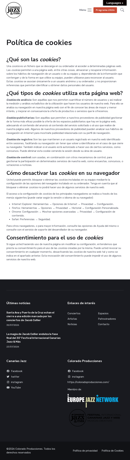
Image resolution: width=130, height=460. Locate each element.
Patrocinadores (107, 318)
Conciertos (74, 313)
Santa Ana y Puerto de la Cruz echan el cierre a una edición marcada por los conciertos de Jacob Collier (30, 316)
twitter (15, 376)
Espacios (103, 313)
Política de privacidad (85, 450)
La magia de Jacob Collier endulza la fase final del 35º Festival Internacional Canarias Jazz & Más (33, 338)
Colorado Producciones (28, 448)
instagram (17, 382)
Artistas (72, 318)
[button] (122, 10)
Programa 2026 (105, 10)
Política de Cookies (113, 450)
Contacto (103, 324)
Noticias (72, 324)
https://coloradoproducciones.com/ (88, 382)
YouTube (16, 387)
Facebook (16, 371)
